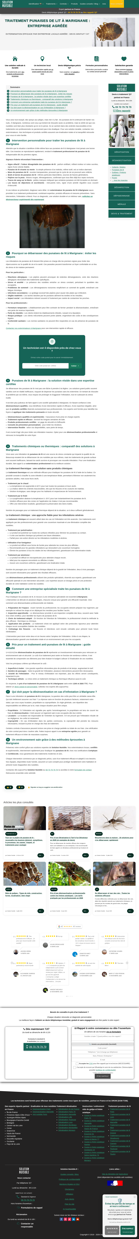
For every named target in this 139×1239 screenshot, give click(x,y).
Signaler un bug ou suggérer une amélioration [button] (45, 787)
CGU (91, 1063)
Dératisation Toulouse (67, 1120)
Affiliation (69, 1194)
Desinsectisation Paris (42, 1109)
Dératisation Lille (65, 1117)
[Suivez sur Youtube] (77, 1219)
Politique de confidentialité (69, 1179)
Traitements (51, 4)
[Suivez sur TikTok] (69, 1219)
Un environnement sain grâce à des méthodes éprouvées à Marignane (39, 110)
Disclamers (69, 1189)
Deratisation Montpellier (68, 1128)
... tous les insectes (120, 180)
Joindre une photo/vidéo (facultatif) (103, 1044)
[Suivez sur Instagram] (65, 1219)
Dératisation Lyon (65, 1122)
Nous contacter (117, 4)
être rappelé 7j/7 (90, 12)
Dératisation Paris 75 (66, 1112)
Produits (74, 4)
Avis (104, 4)
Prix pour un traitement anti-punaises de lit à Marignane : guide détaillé (39, 105)
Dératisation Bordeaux (67, 1125)
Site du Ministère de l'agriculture (115, 1174)
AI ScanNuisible (69, 1209)
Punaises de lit (118, 170)
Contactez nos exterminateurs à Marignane (23, 328)
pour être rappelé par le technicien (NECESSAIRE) (104, 1063)
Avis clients (69, 1199)
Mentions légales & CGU (69, 1184)
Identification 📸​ (35, 4)
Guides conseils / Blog (89, 4)
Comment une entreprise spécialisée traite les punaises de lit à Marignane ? (41, 102)
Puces (114, 178)
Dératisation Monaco (66, 1130)
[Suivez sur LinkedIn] (73, 1219)
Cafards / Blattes (118, 167)
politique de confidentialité (105, 1070)
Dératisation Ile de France (68, 1109)
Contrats (63, 4)
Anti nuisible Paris (40, 1114)
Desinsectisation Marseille (43, 1112)
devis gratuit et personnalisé (26, 687)
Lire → (41, 855)
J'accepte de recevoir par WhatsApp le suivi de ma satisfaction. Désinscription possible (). (104, 1068)
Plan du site (69, 1204)
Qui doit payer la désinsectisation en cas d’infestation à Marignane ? (38, 108)
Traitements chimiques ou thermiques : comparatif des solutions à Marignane (41, 99)
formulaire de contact (82, 770)
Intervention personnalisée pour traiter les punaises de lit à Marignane (38, 91)
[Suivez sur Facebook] (61, 1219)
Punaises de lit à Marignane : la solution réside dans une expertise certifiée (40, 97)
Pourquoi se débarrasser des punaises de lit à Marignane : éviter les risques (41, 94)
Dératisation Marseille (67, 1114)
